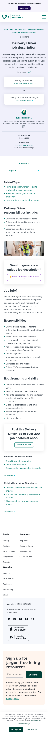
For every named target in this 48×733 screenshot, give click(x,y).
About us (7, 573)
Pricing (6, 541)
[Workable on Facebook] (14, 620)
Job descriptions (35, 29)
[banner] (24, 272)
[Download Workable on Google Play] (18, 637)
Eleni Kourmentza (24, 118)
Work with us (8, 579)
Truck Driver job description (18, 461)
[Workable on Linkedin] (9, 620)
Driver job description (16, 464)
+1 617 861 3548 (24, 604)
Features (6, 546)
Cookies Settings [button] (24, 724)
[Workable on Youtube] (20, 620)
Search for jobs (25, 557)
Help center (24, 541)
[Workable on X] (26, 620)
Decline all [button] (32, 729)
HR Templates (20, 29)
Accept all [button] (16, 729)
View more (8, 475)
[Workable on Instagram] (32, 620)
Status (5, 595)
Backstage (7, 584)
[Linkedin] (23, 126)
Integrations (8, 557)
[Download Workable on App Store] (18, 628)
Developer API (25, 551)
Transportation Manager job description (24, 468)
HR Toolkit (9, 29)
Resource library (26, 546)
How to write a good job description (22, 200)
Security (6, 562)
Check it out (24, 8)
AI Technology (9, 551)
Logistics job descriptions (24, 33)
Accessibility (8, 589)
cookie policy (35, 720)
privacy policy (12, 698)
